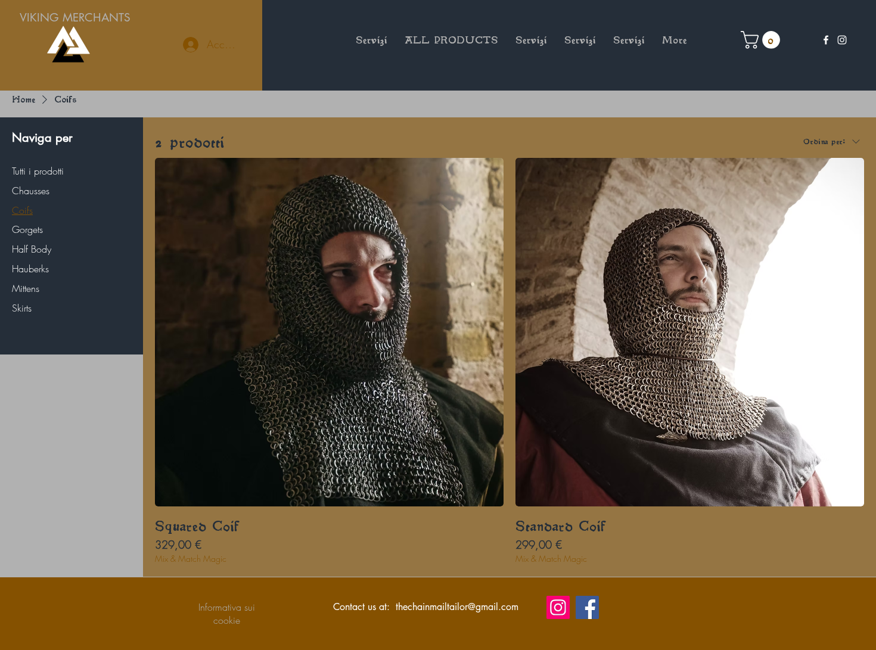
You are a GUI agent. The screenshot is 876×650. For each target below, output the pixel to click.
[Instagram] (842, 40)
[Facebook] (826, 40)
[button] (762, 40)
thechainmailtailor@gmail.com (457, 607)
